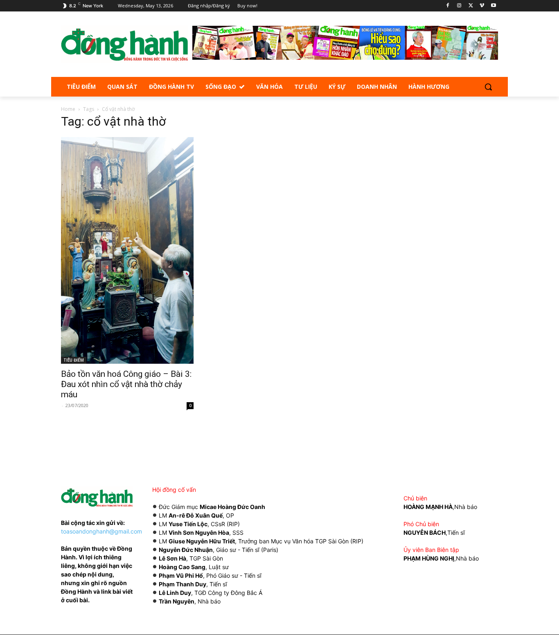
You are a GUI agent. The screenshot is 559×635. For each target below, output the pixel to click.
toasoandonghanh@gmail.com (101, 531)
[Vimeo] (482, 6)
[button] (488, 87)
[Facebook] (448, 6)
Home (68, 109)
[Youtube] (493, 6)
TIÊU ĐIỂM (73, 360)
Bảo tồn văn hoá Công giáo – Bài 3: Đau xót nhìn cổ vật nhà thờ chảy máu (126, 384)
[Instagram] (459, 6)
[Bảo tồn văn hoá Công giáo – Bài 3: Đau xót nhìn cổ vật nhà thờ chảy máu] (127, 250)
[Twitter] (471, 6)
